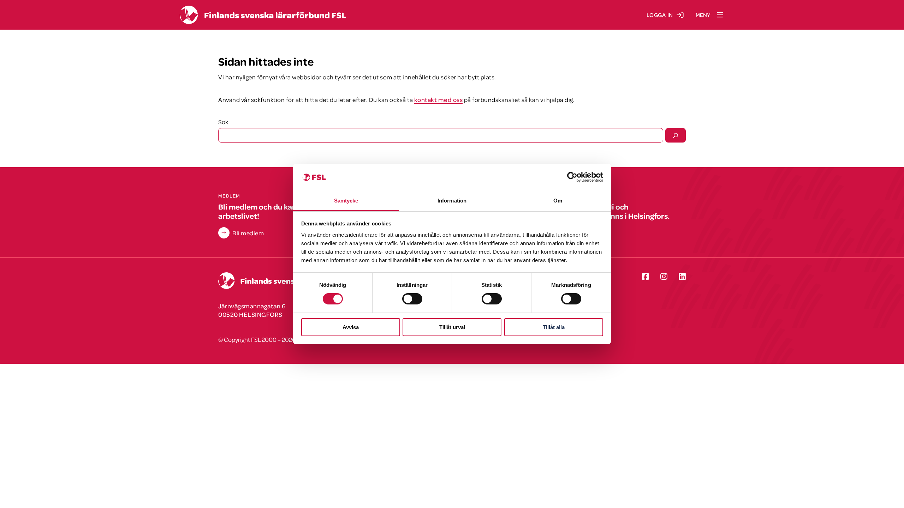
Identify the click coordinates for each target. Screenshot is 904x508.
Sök (223, 122)
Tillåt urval (452, 327)
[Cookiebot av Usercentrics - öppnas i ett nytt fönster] (572, 177)
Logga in (660, 14)
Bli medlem (248, 233)
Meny (703, 14)
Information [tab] (452, 201)
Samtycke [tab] (346, 201)
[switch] (412, 298)
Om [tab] (557, 201)
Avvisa (351, 327)
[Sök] (675, 135)
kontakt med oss (438, 99)
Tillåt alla (554, 327)
